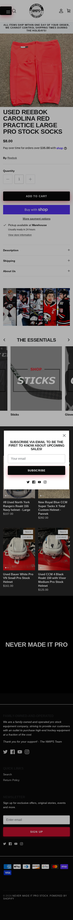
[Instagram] (45, 482)
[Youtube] (39, 482)
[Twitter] (28, 482)
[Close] (64, 435)
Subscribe (36, 470)
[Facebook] (33, 482)
